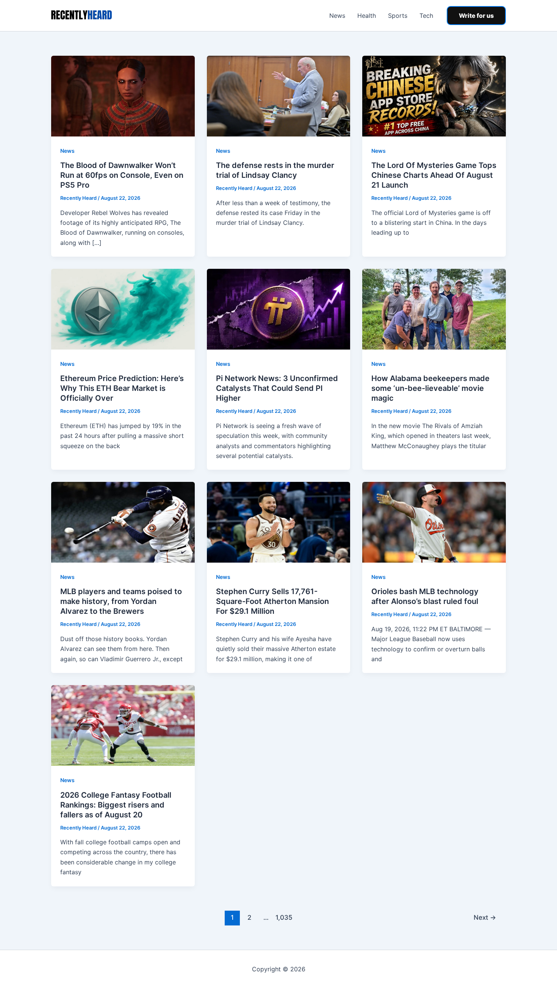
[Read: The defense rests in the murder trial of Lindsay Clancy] (278, 95)
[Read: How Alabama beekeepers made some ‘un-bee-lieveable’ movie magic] (434, 308)
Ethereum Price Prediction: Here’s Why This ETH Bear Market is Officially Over (122, 388)
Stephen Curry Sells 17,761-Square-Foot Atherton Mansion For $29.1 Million (272, 601)
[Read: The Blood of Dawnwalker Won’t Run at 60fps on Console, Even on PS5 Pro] (123, 95)
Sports (397, 15)
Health (366, 15)
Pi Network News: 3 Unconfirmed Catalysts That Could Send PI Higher (277, 388)
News (337, 15)
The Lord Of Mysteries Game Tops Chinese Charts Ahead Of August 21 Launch (433, 175)
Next (485, 917)
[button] (476, 15)
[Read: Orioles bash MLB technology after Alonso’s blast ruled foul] (434, 521)
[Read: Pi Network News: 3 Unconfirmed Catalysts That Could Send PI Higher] (278, 308)
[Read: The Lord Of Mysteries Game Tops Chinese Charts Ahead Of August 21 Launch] (434, 95)
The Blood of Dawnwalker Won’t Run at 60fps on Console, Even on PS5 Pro (121, 175)
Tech (426, 15)
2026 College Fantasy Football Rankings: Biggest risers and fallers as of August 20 (115, 804)
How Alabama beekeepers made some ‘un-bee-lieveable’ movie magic (430, 388)
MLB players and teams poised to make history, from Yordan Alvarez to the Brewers (121, 601)
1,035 (283, 917)
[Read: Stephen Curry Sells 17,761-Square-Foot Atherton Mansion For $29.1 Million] (278, 521)
